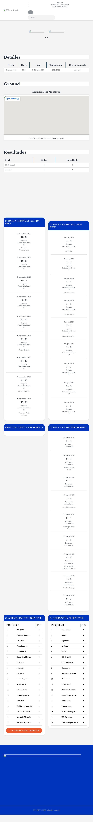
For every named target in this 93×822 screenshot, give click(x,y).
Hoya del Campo (68, 690)
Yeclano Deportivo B (70, 722)
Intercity (20, 668)
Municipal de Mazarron (46, 91)
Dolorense (65, 679)
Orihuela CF (22, 690)
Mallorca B (21, 684)
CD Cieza (20, 641)
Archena (65, 646)
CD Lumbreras (67, 662)
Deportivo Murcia (69, 673)
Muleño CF (66, 701)
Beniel (64, 652)
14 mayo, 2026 (68, 437)
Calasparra (66, 668)
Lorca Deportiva (23, 679)
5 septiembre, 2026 (24, 233)
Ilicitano (20, 662)
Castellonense (22, 646)
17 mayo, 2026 (68, 477)
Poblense (20, 701)
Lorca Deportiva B (69, 695)
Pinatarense (66, 706)
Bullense (8, 170)
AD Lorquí (66, 630)
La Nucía (20, 673)
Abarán (65, 635)
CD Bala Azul (10, 165)
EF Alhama (66, 684)
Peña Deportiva (23, 695)
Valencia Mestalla (24, 717)
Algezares (65, 641)
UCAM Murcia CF (24, 712)
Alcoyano (20, 630)
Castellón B (21, 652)
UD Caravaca (67, 717)
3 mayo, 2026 (69, 237)
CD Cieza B (66, 657)
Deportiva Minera (24, 657)
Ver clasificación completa (24, 730)
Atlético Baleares (23, 635)
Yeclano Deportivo (24, 722)
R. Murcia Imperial (24, 706)
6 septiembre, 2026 (24, 316)
